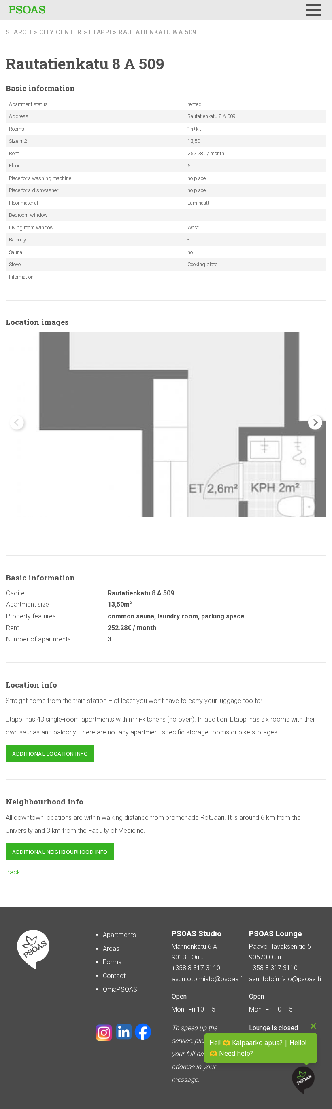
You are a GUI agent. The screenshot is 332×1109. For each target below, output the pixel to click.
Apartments (119, 935)
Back (13, 872)
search (19, 32)
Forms (112, 962)
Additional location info (50, 753)
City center (60, 32)
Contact (114, 976)
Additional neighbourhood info (60, 852)
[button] (315, 422)
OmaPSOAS (120, 989)
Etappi (100, 32)
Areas (111, 948)
